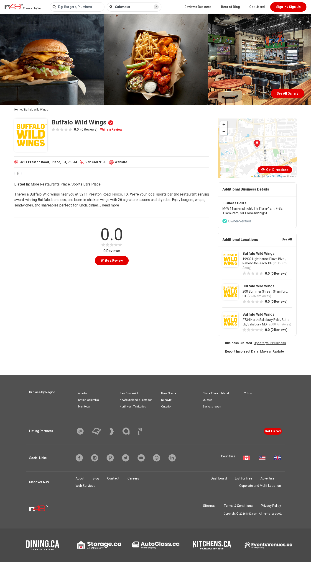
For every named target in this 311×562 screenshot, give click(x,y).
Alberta (82, 393)
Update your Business (270, 343)
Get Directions (276, 170)
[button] (257, 143)
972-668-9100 (95, 162)
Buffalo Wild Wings (258, 253)
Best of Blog (230, 7)
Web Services (85, 485)
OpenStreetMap (274, 176)
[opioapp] (156, 458)
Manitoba (84, 406)
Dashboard (219, 478)
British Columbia (88, 400)
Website (121, 162)
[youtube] (141, 458)
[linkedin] (172, 458)
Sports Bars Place (86, 184)
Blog (96, 478)
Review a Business (198, 7)
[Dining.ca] (42, 545)
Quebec (207, 400)
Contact (113, 478)
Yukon (248, 393)
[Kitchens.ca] (212, 545)
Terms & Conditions (238, 506)
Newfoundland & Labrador (136, 400)
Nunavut (166, 400)
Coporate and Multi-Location (260, 485)
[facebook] (18, 173)
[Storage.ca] (99, 545)
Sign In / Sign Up (288, 7)
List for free (243, 478)
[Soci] (140, 431)
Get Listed (257, 7)
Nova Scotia (168, 393)
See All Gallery (287, 93)
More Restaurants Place (50, 184)
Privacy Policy (271, 506)
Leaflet (257, 176)
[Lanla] (129, 431)
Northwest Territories (133, 406)
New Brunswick (129, 393)
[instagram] (94, 458)
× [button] (156, 7)
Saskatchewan (212, 406)
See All (287, 239)
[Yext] (83, 431)
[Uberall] (100, 431)
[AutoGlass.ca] (155, 545)
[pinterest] (110, 458)
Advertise (267, 478)
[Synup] (115, 431)
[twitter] (125, 458)
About (80, 478)
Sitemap (209, 506)
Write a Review (111, 129)
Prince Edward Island (216, 393)
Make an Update (272, 351)
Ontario (166, 406)
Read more (110, 205)
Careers (133, 478)
